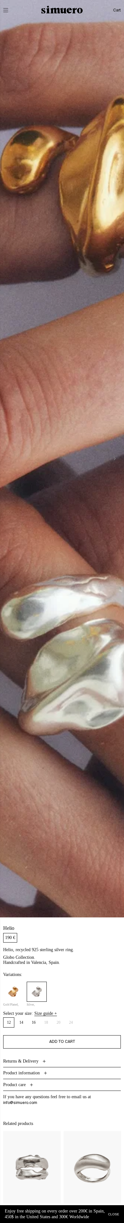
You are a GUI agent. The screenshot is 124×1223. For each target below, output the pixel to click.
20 (60, 1024)
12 (9, 1022)
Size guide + (45, 1013)
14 (21, 1022)
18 (48, 1024)
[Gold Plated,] (13, 992)
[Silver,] (37, 992)
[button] (10, 10)
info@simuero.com (20, 1102)
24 (72, 1024)
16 (34, 1022)
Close (113, 1214)
